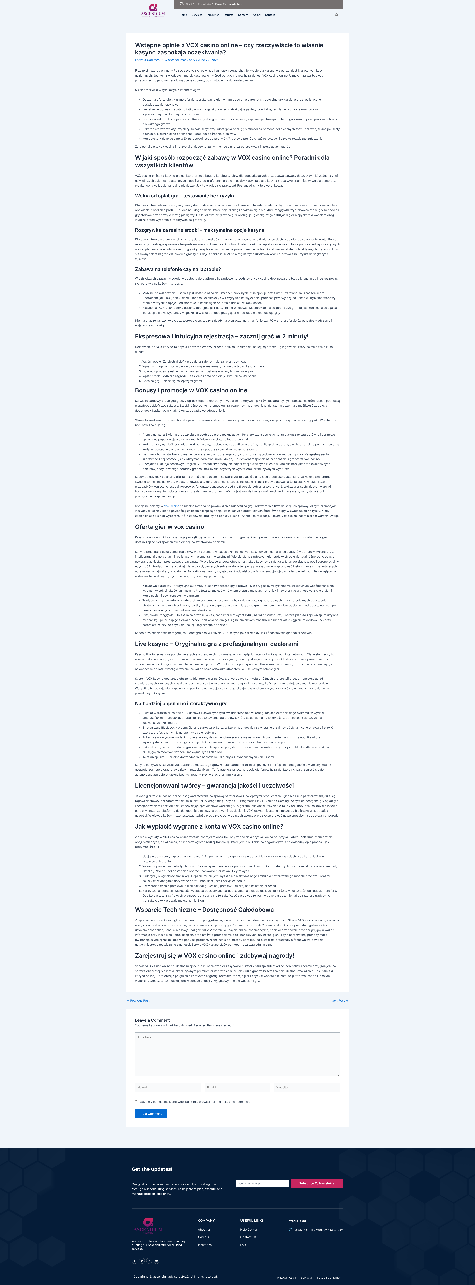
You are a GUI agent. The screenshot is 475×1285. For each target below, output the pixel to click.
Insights (228, 14)
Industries (213, 14)
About (256, 14)
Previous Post (138, 1000)
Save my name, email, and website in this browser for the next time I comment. (195, 1101)
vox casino (171, 506)
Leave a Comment (148, 60)
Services (197, 14)
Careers (243, 14)
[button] (336, 15)
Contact (270, 14)
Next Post (339, 1000)
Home (183, 14)
